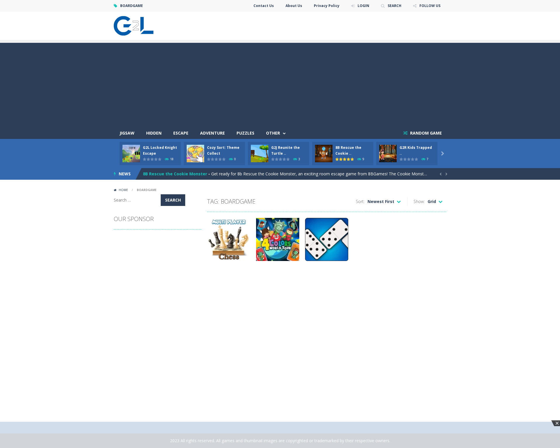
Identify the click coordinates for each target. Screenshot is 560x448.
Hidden (154, 133)
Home (123, 190)
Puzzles (245, 133)
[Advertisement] (280, 83)
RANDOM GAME (425, 133)
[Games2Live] (133, 25)
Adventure (212, 133)
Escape (180, 133)
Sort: (360, 201)
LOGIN (363, 5)
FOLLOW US (429, 5)
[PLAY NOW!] (131, 153)
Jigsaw (127, 133)
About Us (294, 5)
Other (273, 133)
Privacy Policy (327, 5)
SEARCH (394, 5)
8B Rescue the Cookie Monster (175, 174)
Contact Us (263, 5)
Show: (419, 201)
